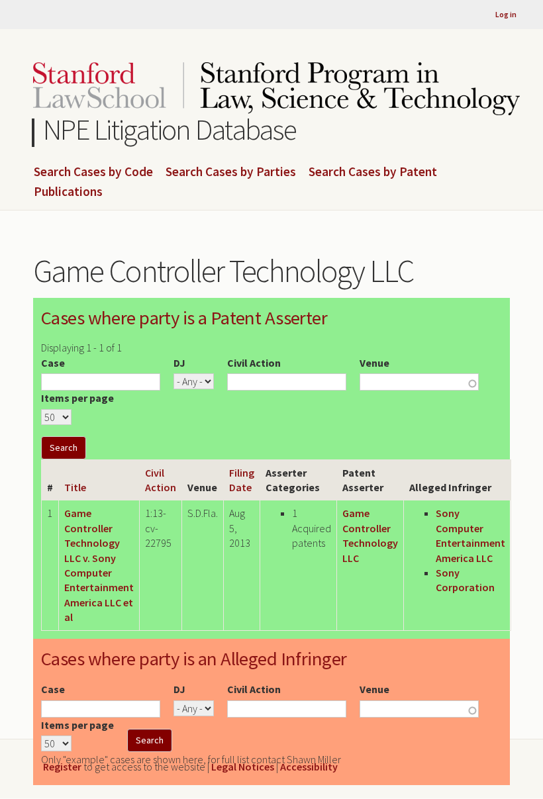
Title (75, 487)
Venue (374, 362)
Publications (68, 192)
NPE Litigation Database (170, 129)
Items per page (77, 397)
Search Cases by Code (93, 172)
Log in (506, 14)
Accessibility (309, 766)
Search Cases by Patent (373, 172)
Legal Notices (242, 766)
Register (62, 766)
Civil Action (254, 362)
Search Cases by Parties (231, 172)
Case (53, 362)
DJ (179, 362)
